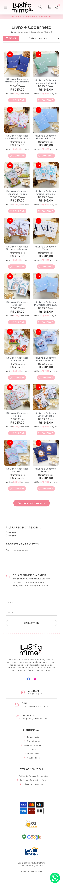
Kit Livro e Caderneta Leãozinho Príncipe (17, 192)
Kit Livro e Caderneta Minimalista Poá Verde (46, 81)
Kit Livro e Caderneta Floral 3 (17, 414)
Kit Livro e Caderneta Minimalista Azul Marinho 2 (17, 82)
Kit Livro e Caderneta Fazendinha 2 (17, 359)
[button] (5, 7)
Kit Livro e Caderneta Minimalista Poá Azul (46, 137)
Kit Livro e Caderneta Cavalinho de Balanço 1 (46, 359)
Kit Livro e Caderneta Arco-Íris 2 (17, 470)
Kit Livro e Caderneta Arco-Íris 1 (17, 303)
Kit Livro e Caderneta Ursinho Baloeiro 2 (46, 192)
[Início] (12, 32)
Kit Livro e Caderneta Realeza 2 (46, 470)
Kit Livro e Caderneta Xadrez (46, 248)
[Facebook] (28, 679)
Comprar (19, 100)
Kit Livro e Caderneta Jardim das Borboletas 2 (17, 137)
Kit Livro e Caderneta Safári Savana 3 (46, 414)
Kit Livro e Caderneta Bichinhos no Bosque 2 (17, 248)
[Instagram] (34, 679)
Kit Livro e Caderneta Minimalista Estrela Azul (45, 303)
